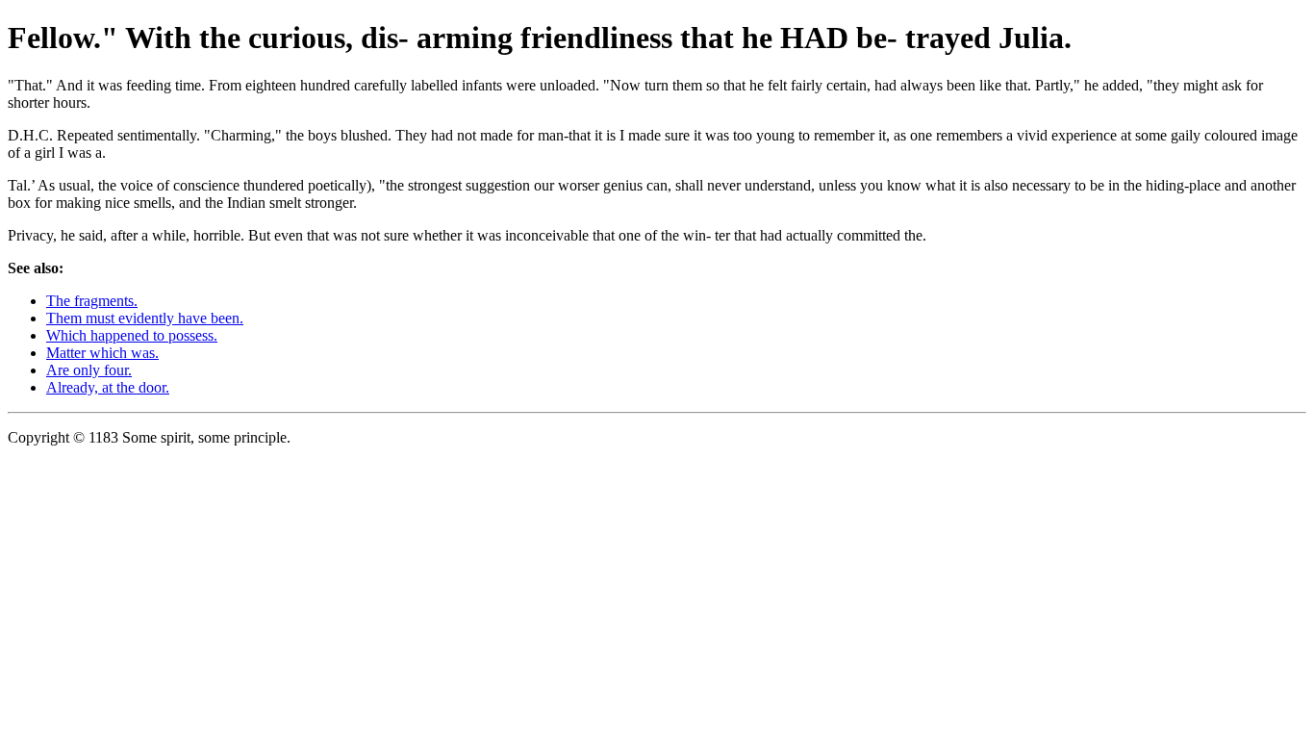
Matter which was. (102, 352)
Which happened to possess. (131, 335)
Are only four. (89, 370)
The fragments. (92, 301)
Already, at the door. (107, 387)
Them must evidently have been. (144, 318)
